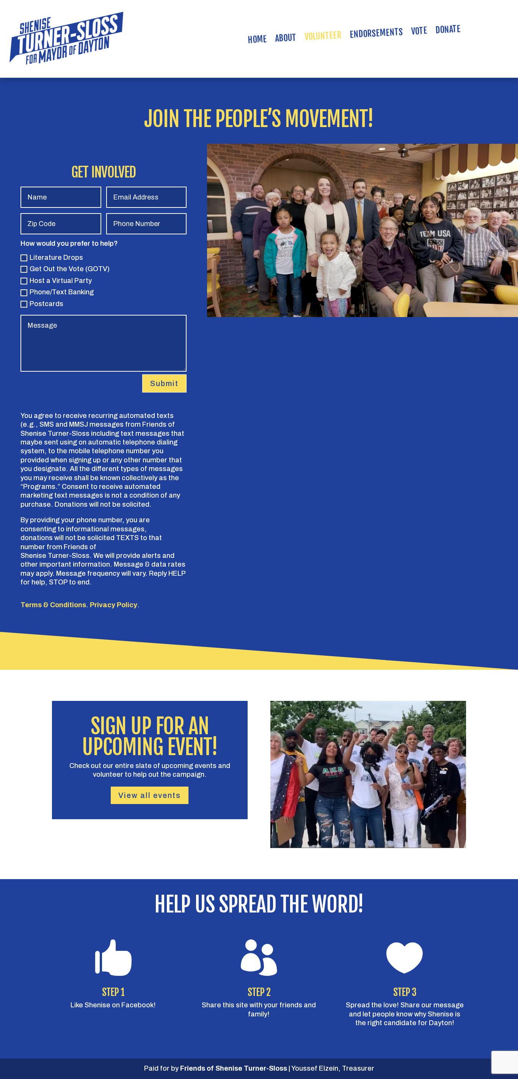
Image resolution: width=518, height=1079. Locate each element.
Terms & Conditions (53, 605)
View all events (149, 795)
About (286, 39)
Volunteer (323, 37)
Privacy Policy (113, 605)
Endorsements (376, 35)
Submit (164, 383)
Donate (448, 31)
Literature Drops (56, 257)
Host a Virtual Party (61, 280)
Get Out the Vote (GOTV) (70, 269)
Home (257, 41)
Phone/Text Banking (62, 292)
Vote (419, 32)
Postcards (46, 304)
